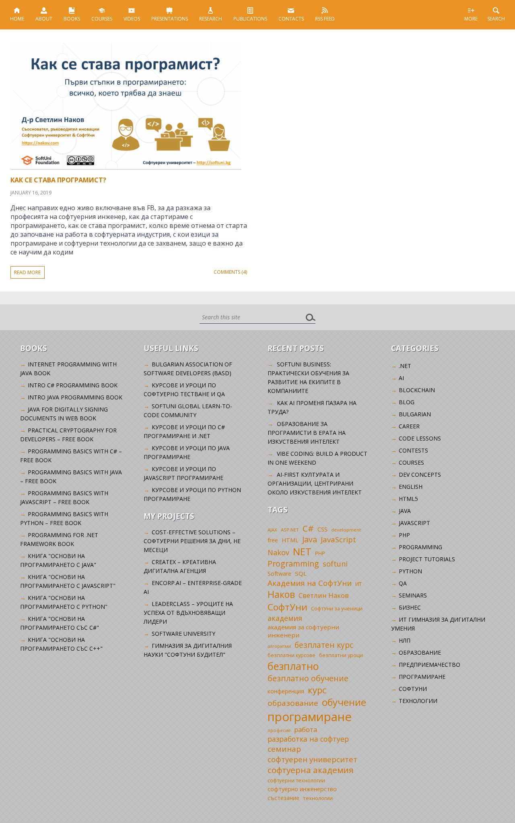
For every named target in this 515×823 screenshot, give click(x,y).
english (410, 486)
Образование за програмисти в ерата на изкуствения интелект (307, 432)
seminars (413, 595)
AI (401, 378)
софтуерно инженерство (302, 789)
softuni (335, 564)
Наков (281, 594)
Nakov (278, 552)
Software (279, 573)
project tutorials (427, 559)
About (43, 18)
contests (413, 450)
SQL (301, 573)
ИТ (358, 583)
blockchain (417, 390)
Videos (132, 18)
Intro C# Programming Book (72, 385)
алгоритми (279, 646)
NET (302, 551)
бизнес (410, 607)
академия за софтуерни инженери (303, 631)
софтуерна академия (311, 769)
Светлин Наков (324, 595)
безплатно (293, 666)
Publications (250, 18)
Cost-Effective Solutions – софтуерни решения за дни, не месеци (192, 541)
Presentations (169, 18)
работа (305, 729)
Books (72, 18)
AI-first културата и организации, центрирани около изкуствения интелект (315, 483)
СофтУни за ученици (337, 608)
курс (317, 690)
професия (279, 730)
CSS (322, 529)
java (405, 511)
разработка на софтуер (308, 739)
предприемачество (429, 664)
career (409, 426)
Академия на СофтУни (310, 583)
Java (309, 539)
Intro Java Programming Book (75, 397)
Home (17, 18)
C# (308, 528)
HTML (290, 540)
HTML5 (408, 498)
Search (496, 18)
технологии (318, 798)
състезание (283, 798)
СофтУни (287, 607)
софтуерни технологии (296, 780)
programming (420, 547)
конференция (286, 691)
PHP (320, 553)
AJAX (272, 530)
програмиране (310, 717)
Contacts (291, 18)
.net (405, 366)
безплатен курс (324, 644)
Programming (293, 563)
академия (285, 618)
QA (403, 583)
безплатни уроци (341, 655)
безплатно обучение (308, 678)
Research (210, 18)
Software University (183, 633)
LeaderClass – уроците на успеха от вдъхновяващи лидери (188, 612)
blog (406, 402)
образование (293, 703)
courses (411, 462)
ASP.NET (290, 530)
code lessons (420, 438)
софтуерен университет (312, 759)
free (273, 540)
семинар (284, 749)
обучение (344, 702)
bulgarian (415, 414)
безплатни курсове (291, 655)
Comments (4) (230, 272)
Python (410, 571)
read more (27, 272)
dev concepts (420, 474)
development (346, 530)
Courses (101, 18)
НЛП (404, 640)
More (471, 18)
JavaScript (338, 539)
